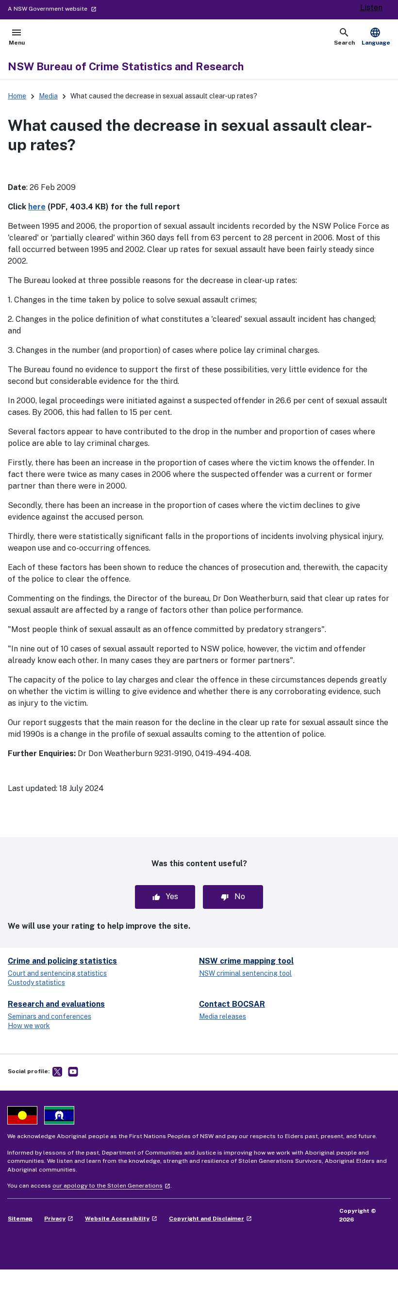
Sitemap (20, 1218)
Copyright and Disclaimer (210, 1218)
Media (48, 96)
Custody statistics (36, 982)
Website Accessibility (121, 1218)
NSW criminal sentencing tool (245, 973)
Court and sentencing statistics (57, 973)
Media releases (222, 1016)
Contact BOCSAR (232, 1004)
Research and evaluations (56, 1004)
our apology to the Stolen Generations (111, 1185)
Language (376, 36)
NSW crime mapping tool (246, 961)
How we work (29, 1026)
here (37, 206)
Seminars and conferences (49, 1016)
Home (17, 96)
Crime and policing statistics (62, 961)
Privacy (58, 1218)
